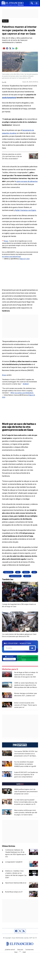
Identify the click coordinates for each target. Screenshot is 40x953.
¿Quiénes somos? (10, 949)
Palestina (26, 572)
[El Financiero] (12, 3)
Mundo (5, 21)
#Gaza (6, 241)
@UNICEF (26, 384)
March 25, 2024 (25, 259)
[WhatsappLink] (20, 658)
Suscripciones (29, 949)
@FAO (13, 393)
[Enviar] (32, 648)
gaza (18, 572)
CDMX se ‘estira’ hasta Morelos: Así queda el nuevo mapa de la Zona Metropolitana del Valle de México (25, 685)
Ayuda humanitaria (15, 576)
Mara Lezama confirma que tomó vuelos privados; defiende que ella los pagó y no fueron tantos (25, 813)
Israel (34, 572)
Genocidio (27, 576)
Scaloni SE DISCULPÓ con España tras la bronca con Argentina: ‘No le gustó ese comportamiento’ (26, 775)
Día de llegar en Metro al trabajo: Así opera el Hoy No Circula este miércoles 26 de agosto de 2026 (26, 675)
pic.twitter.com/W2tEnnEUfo (24, 393)
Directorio (20, 949)
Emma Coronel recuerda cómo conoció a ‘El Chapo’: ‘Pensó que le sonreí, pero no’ (25, 705)
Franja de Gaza (8, 572)
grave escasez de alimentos (27, 181)
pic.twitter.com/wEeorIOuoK (11, 256)
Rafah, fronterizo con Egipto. (25, 210)
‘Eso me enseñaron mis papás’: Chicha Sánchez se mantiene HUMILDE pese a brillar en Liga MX (25, 764)
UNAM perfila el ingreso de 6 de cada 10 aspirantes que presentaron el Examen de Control (26, 792)
